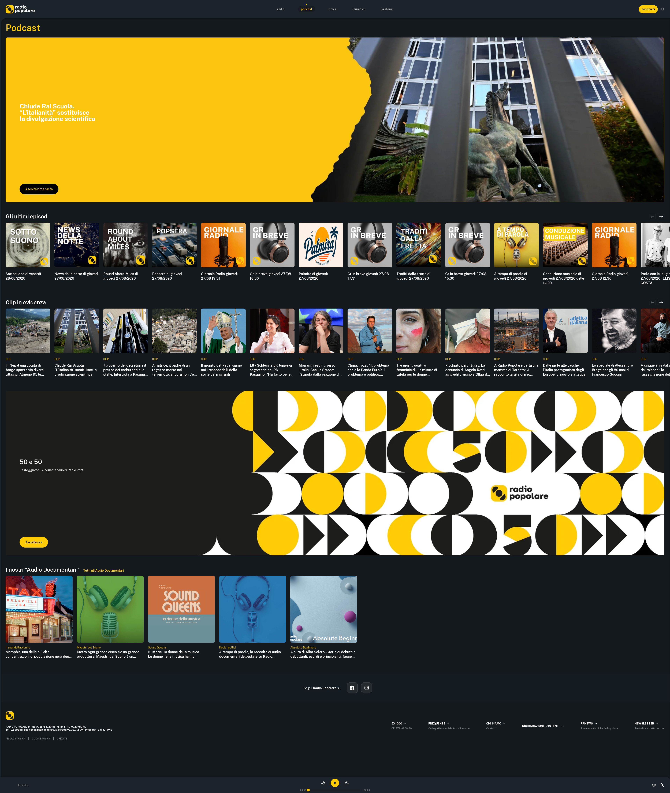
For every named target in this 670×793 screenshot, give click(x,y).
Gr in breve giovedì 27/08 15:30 (465, 276)
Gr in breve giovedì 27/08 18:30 (270, 276)
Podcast (306, 9)
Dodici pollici (227, 647)
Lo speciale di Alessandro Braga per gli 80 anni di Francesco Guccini (612, 370)
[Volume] (654, 785)
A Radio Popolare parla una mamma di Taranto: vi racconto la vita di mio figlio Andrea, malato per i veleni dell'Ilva (516, 370)
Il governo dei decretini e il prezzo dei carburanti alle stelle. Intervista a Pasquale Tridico (125, 370)
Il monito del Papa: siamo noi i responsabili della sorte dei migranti (221, 370)
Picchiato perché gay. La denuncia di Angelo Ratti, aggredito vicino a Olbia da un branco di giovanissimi (467, 370)
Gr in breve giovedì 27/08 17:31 (368, 276)
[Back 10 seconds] (323, 783)
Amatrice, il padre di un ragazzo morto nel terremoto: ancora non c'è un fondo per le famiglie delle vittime (173, 370)
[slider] (308, 790)
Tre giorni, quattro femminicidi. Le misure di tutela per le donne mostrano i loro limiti (416, 370)
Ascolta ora (33, 542)
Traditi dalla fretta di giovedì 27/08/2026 (413, 276)
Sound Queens (157, 647)
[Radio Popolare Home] (20, 9)
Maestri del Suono (89, 647)
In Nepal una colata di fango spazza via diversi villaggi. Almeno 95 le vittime (25, 370)
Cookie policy (41, 738)
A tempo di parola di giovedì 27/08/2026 (510, 276)
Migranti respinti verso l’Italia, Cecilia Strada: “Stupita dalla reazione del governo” (320, 370)
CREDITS (62, 738)
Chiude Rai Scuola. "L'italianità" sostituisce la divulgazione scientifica (75, 370)
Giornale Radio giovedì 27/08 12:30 (610, 276)
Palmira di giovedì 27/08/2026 (313, 276)
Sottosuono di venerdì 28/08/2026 (23, 276)
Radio (280, 9)
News (332, 9)
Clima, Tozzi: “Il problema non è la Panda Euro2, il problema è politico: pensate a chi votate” (368, 370)
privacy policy (15, 738)
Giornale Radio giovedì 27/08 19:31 (219, 276)
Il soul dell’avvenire (18, 647)
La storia (387, 9)
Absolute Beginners (303, 647)
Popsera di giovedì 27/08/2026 (167, 276)
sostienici (648, 9)
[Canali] (662, 785)
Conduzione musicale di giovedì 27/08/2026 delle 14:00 (563, 278)
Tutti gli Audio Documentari (103, 570)
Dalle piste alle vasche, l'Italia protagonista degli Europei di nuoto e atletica (564, 370)
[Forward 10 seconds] (347, 783)
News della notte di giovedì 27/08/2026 (76, 276)
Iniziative (359, 9)
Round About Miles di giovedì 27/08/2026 (120, 276)
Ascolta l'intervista (39, 189)
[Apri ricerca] (662, 9)
